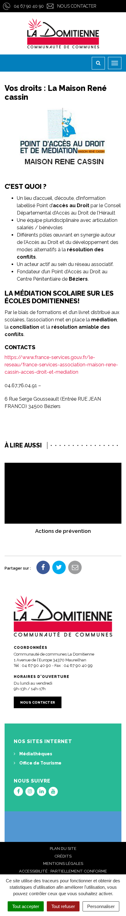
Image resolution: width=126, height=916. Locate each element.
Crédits (63, 856)
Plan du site (63, 848)
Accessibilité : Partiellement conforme (63, 871)
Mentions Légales (63, 863)
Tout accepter (25, 906)
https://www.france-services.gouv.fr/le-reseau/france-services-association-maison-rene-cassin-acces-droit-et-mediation (61, 364)
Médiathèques (35, 753)
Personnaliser (101, 906)
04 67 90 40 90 (29, 6)
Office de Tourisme (39, 763)
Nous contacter (76, 6)
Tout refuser (63, 906)
